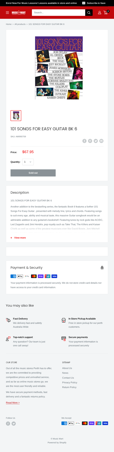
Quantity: (15, 162)
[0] (105, 12)
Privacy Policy (69, 382)
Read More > (13, 402)
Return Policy (69, 387)
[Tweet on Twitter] (96, 141)
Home (9, 24)
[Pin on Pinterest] (90, 141)
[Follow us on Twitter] (14, 424)
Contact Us (68, 377)
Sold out (33, 173)
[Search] (89, 12)
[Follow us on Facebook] (8, 424)
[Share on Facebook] (84, 141)
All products (20, 24)
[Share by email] (101, 141)
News (65, 373)
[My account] (99, 12)
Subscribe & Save (96, 3)
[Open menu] (7, 12)
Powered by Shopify (57, 442)
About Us (67, 368)
